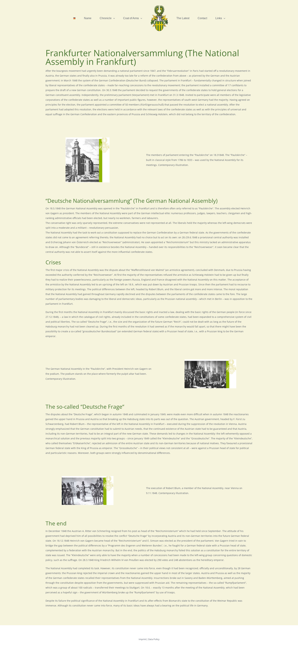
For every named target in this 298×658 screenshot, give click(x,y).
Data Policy (154, 639)
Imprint (142, 639)
